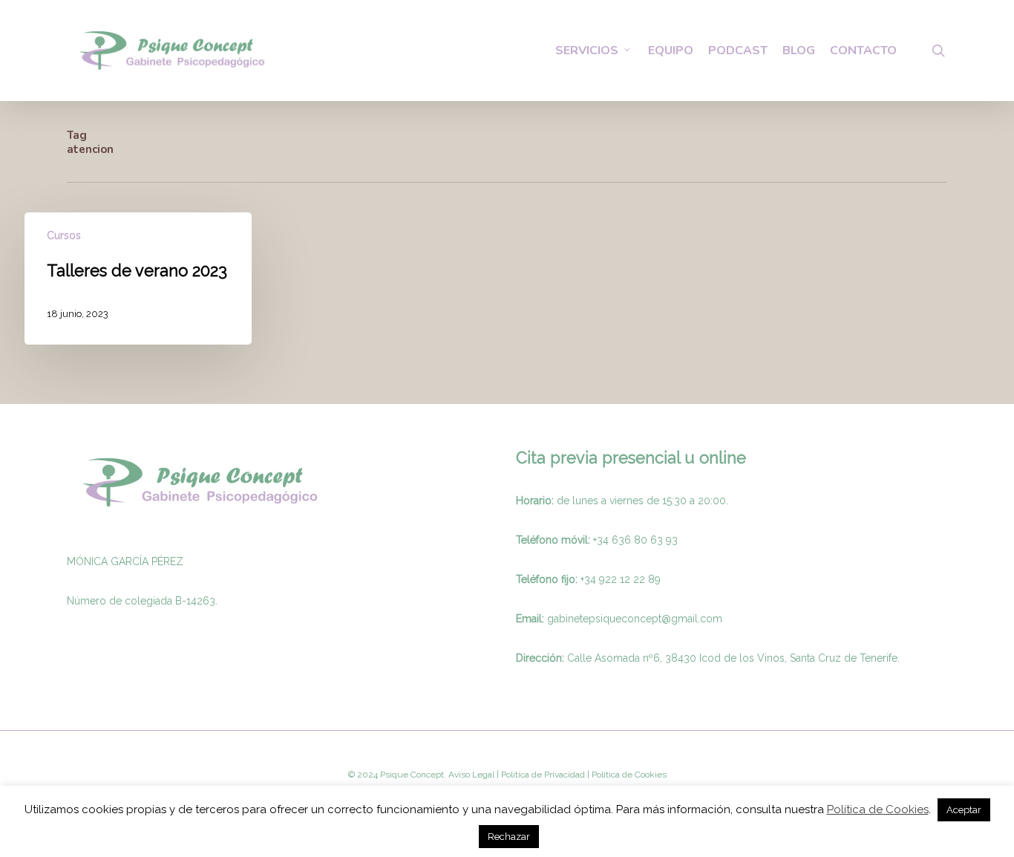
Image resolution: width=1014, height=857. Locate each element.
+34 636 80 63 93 (635, 540)
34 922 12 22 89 (622, 579)
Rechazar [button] (509, 836)
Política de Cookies (878, 809)
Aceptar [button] (963, 809)
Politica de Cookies (628, 774)
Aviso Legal (471, 774)
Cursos (64, 235)
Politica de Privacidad (542, 774)
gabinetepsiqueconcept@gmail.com (634, 619)
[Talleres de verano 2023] (138, 278)
